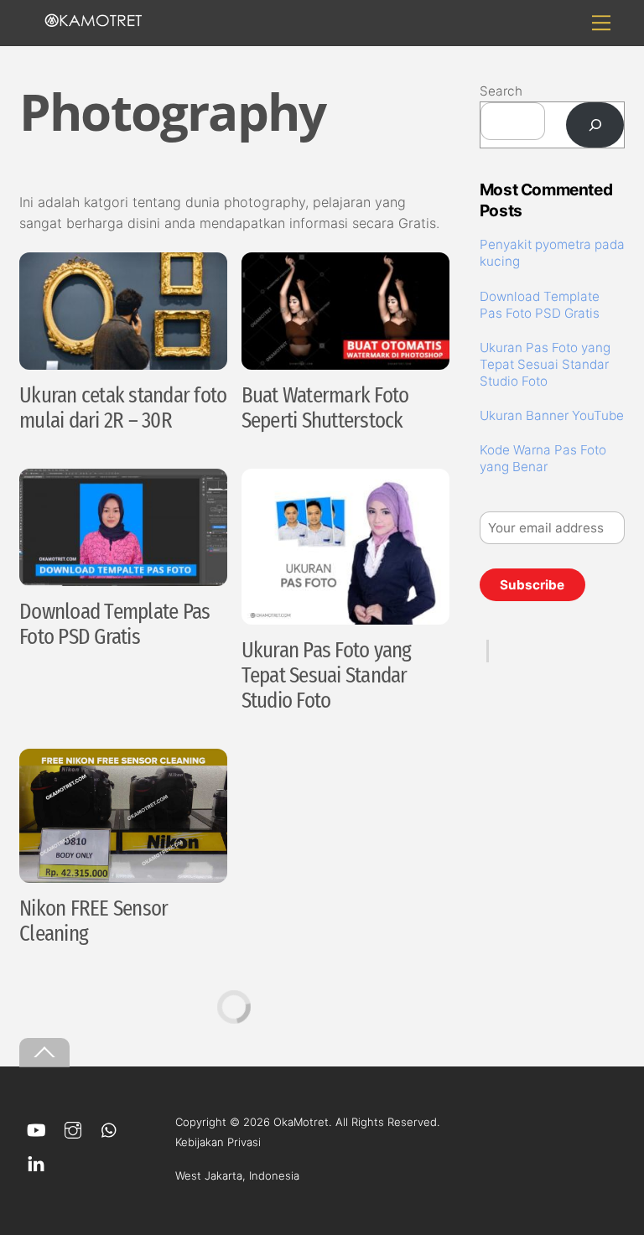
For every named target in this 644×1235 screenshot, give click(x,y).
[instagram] (73, 1128)
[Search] (595, 125)
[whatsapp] (110, 1128)
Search (501, 91)
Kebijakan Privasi (218, 1142)
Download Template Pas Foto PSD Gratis (114, 624)
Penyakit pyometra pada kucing (552, 252)
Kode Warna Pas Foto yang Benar (543, 458)
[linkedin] (36, 1162)
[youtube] (36, 1128)
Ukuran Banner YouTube (552, 415)
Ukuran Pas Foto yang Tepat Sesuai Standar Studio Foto (327, 675)
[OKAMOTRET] (93, 20)
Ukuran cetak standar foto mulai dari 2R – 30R (122, 408)
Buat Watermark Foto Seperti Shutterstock (325, 408)
